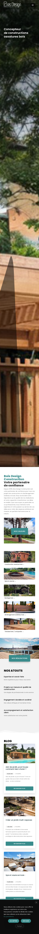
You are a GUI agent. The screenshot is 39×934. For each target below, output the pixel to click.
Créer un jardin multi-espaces (19, 820)
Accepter (13, 921)
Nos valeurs (19, 531)
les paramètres (9, 916)
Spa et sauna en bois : (15, 875)
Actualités (18, 773)
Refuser (26, 921)
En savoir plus (19, 788)
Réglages (19, 926)
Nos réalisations (19, 658)
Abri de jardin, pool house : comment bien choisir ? (17, 768)
